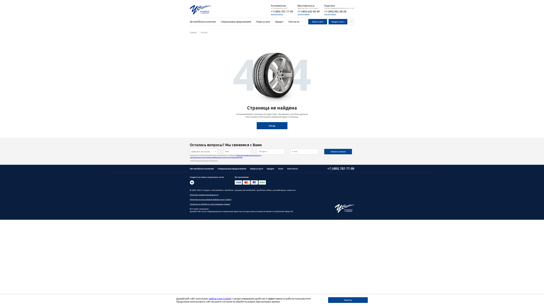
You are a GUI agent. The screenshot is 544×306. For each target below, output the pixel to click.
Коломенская (278, 5)
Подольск (329, 5)
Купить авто (317, 21)
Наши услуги (263, 21)
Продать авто (338, 21)
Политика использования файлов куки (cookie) (210, 199)
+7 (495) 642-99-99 (309, 11)
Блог (280, 168)
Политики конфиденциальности (248, 155)
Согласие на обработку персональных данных (210, 204)
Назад (272, 125)
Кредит (279, 21)
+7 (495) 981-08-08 (335, 11)
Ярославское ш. (306, 5)
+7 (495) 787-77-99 (282, 11)
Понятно (348, 300)
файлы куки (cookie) (220, 298)
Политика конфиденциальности (204, 195)
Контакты (293, 21)
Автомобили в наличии (203, 21)
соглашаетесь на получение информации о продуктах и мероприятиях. (216, 157)
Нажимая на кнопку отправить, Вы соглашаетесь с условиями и (226, 156)
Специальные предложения (236, 21)
